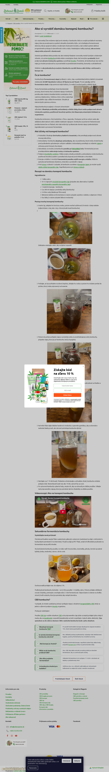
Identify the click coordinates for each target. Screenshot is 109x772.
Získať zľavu (67, 395)
